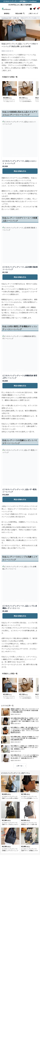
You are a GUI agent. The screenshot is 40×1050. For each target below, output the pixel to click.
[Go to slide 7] (18, 155)
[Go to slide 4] (15, 155)
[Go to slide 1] (11, 155)
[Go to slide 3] (14, 155)
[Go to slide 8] (22, 483)
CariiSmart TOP (6, 18)
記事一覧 (16, 18)
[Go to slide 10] (22, 155)
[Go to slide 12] (24, 155)
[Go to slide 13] (25, 155)
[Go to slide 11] (23, 155)
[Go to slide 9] (21, 155)
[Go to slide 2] (18, 369)
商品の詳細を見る (20, 171)
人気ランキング (33, 13)
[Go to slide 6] (17, 155)
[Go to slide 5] (16, 155)
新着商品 (6, 13)
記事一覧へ (21, 766)
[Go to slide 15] (28, 155)
